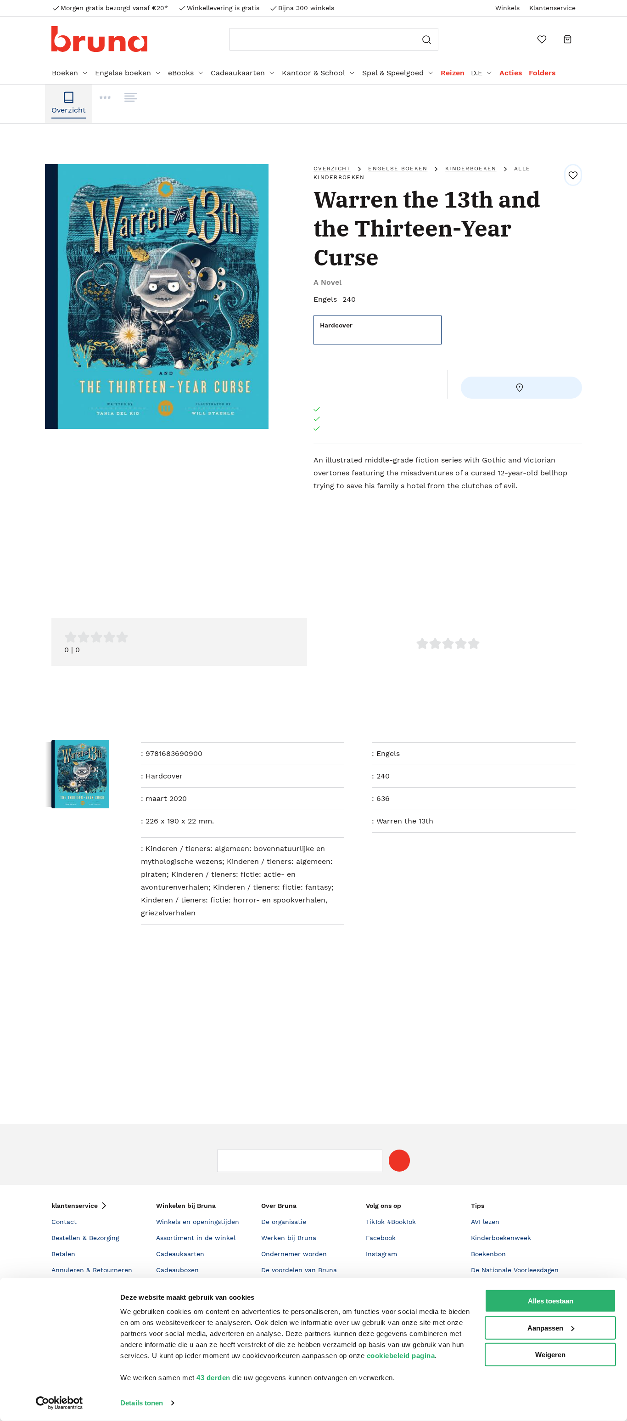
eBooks (181, 72)
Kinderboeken (471, 168)
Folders (542, 72)
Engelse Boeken (397, 168)
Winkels (507, 7)
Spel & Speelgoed (393, 72)
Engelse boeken (123, 72)
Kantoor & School (313, 72)
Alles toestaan (550, 1301)
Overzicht (332, 168)
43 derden (213, 1378)
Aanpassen (545, 1327)
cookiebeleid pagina (401, 1355)
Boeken (65, 72)
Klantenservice (552, 7)
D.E (476, 72)
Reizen (453, 72)
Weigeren (550, 1355)
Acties (510, 72)
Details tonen (141, 1403)
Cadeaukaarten (238, 72)
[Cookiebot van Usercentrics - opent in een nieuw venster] (59, 1403)
